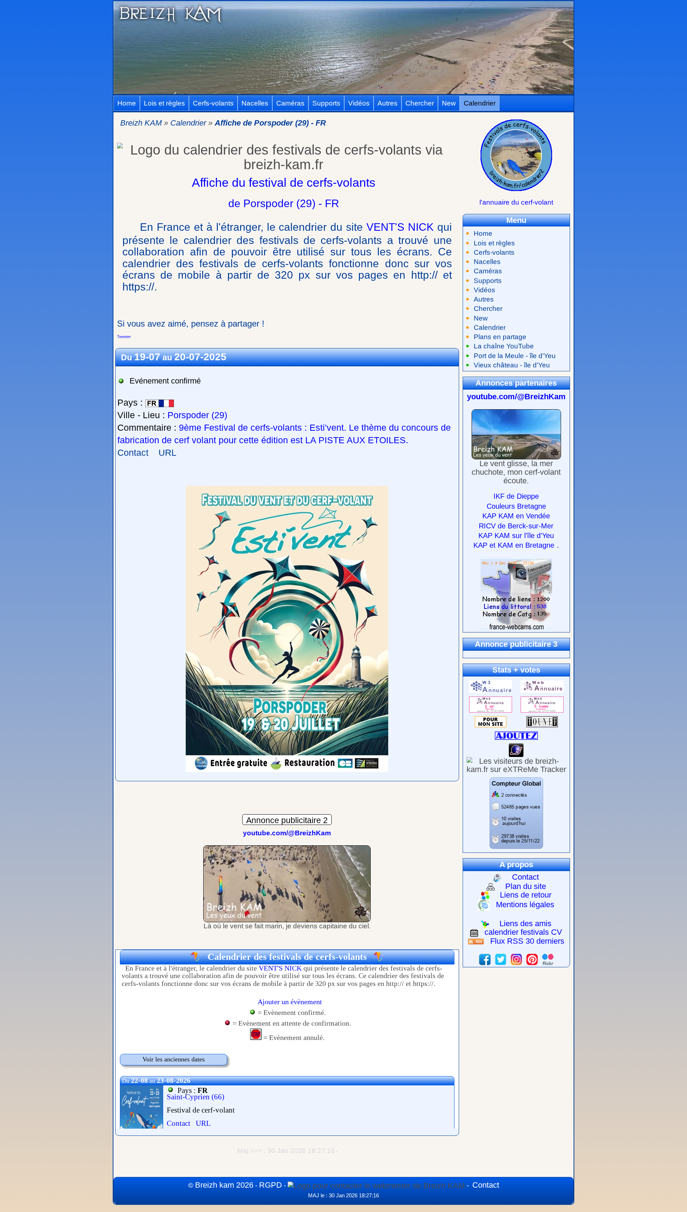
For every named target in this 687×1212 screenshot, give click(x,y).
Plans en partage (500, 337)
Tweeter (124, 336)
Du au (173, 357)
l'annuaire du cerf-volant (516, 202)
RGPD (270, 1185)
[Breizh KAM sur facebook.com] (485, 958)
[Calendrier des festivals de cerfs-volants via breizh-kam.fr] (516, 154)
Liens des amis (525, 923)
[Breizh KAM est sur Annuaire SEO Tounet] (542, 721)
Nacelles (255, 103)
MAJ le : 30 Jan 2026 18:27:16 (343, 1195)
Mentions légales (525, 904)
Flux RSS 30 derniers (527, 941)
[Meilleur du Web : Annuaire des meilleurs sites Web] (490, 721)
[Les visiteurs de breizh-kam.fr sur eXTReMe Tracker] (516, 764)
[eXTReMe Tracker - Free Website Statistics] (516, 749)
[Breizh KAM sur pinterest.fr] (532, 958)
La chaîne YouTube (504, 346)
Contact (132, 453)
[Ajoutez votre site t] (516, 734)
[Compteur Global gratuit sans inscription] (516, 812)
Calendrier (480, 103)
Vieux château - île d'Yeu (512, 365)
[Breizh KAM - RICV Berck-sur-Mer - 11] (287, 883)
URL (167, 453)
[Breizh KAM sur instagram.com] (516, 958)
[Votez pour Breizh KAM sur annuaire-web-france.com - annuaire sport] (490, 703)
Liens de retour (525, 894)
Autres (387, 103)
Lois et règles (164, 103)
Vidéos (359, 103)
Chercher (419, 103)
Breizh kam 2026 (224, 1185)
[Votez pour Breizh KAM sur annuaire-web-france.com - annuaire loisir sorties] (542, 703)
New (449, 103)
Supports (326, 103)
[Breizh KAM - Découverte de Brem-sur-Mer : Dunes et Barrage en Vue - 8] (516, 433)
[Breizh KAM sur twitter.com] (500, 958)
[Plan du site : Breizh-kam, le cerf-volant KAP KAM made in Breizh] (376, 1185)
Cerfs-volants (213, 103)
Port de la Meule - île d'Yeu (515, 356)
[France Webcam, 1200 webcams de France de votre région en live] (516, 594)
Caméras (290, 103)
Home (126, 103)
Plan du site (525, 886)
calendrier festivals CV (523, 932)
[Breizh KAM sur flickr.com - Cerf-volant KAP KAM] (548, 958)
